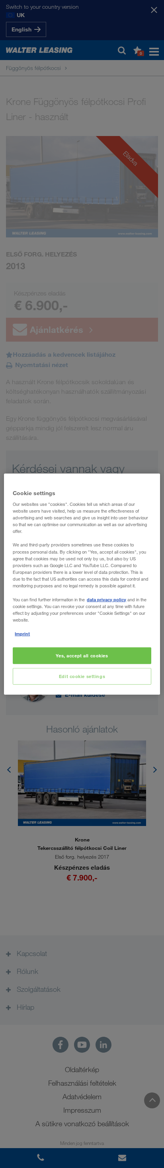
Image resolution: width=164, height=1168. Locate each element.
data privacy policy (106, 599)
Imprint (22, 634)
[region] (82, 584)
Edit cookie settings (82, 676)
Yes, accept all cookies (82, 656)
